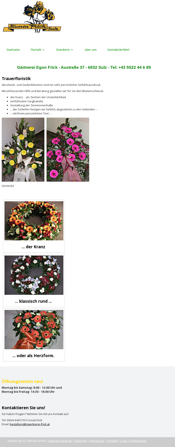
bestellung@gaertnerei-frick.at (30, 424)
